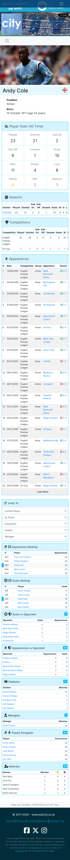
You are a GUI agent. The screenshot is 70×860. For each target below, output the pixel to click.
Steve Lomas (24, 595)
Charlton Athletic (10, 624)
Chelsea (47, 429)
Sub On (57, 134)
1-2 (64, 361)
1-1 (64, 316)
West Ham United (10, 628)
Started (35, 134)
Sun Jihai (7, 759)
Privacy (20, 821)
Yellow (13, 178)
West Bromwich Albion (48, 274)
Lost (57, 164)
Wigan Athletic (50, 418)
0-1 (64, 384)
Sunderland (49, 293)
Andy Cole (19, 565)
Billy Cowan (19, 569)
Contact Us (57, 821)
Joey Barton (8, 751)
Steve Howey (24, 590)
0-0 (64, 271)
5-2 (64, 395)
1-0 (64, 485)
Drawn (35, 164)
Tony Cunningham (22, 557)
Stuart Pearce (9, 725)
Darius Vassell (9, 747)
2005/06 (7, 212)
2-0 (64, 327)
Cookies (33, 821)
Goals (57, 149)
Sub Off (13, 149)
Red (35, 178)
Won (12, 164)
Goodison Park (9, 700)
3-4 (64, 418)
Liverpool (47, 384)
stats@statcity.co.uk (38, 848)
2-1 (64, 282)
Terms (10, 821)
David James (9, 743)
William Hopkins (21, 561)
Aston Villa (48, 350)
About (44, 821)
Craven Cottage (10, 696)
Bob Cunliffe (23, 607)
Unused (35, 149)
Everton (47, 327)
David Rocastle (21, 573)
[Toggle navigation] (7, 40)
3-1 (64, 350)
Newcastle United (11, 636)
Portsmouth (49, 304)
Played (13, 134)
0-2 (64, 406)
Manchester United (11, 666)
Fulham (46, 361)
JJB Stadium (8, 704)
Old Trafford (8, 708)
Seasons (57, 178)
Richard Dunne (9, 755)
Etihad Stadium (9, 692)
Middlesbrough (50, 440)
